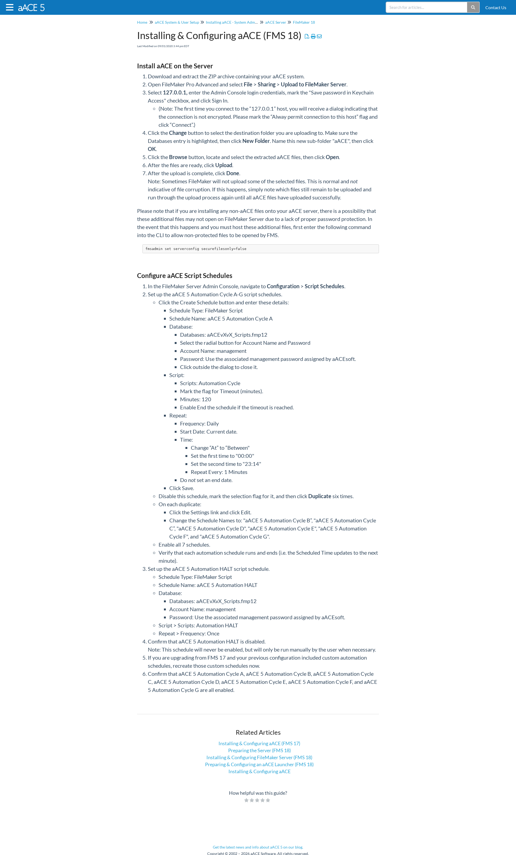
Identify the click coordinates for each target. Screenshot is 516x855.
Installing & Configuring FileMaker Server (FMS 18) (259, 757)
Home (142, 22)
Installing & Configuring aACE (259, 771)
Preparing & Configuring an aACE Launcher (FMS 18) (259, 764)
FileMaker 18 (304, 22)
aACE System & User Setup (177, 22)
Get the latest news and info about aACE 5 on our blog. (258, 847)
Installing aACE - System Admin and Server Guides (247, 22)
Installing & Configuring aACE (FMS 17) (259, 743)
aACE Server (275, 22)
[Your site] (33, 4)
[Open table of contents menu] (10, 6)
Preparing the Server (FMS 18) (259, 750)
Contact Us (495, 7)
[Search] (473, 7)
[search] (427, 7)
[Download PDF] (307, 36)
